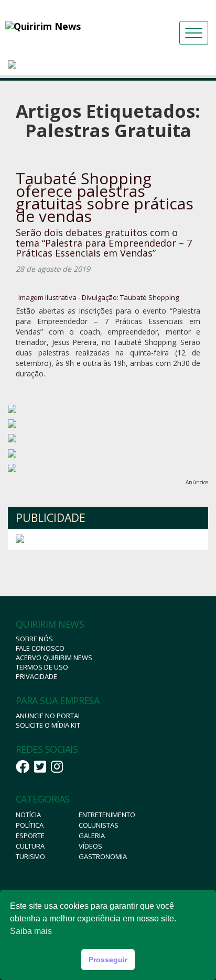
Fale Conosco (40, 648)
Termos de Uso (42, 667)
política (30, 825)
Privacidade (36, 676)
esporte (30, 835)
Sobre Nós (34, 638)
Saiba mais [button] (31, 931)
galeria (92, 835)
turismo (30, 856)
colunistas (98, 825)
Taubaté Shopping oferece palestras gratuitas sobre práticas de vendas (104, 197)
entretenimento (107, 814)
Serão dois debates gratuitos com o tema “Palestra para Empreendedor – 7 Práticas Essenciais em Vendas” (104, 243)
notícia (28, 814)
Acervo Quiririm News (54, 657)
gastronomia (103, 856)
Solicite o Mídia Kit (48, 725)
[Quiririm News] (68, 26)
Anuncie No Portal (48, 715)
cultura (30, 846)
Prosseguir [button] (108, 959)
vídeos (90, 846)
